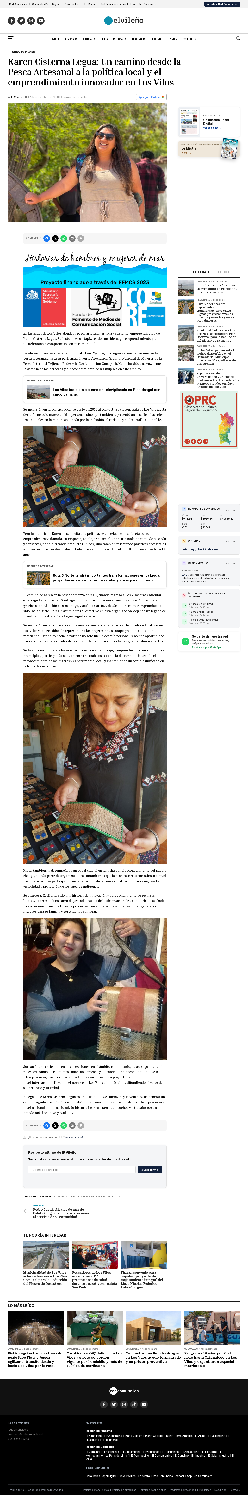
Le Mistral (89, 4)
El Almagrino (94, 1436)
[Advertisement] (209, 184)
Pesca (104, 39)
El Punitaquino (140, 1455)
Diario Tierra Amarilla (179, 1436)
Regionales (119, 39)
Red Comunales (18, 4)
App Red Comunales (144, 4)
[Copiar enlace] (81, 238)
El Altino (200, 1436)
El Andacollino (190, 1452)
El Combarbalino (162, 1455)
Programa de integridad (183, 1489)
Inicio (55, 39)
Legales (191, 39)
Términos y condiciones (153, 1489)
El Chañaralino (113, 1436)
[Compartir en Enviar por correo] (72, 238)
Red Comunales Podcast (114, 4)
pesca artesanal (94, 1196)
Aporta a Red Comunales (222, 4)
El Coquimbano (131, 1452)
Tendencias (138, 39)
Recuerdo (156, 39)
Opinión (172, 39)
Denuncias (220, 1489)
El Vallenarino (216, 1436)
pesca (75, 1196)
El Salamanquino (218, 1455)
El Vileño (16, 97)
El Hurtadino (210, 1452)
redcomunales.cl (18, 1429)
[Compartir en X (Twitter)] (55, 238)
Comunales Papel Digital (45, 4)
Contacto (235, 1489)
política (114, 1196)
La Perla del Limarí (117, 1455)
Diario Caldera (133, 1436)
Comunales (71, 39)
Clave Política (72, 4)
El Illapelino (198, 1455)
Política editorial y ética (96, 1489)
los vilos (61, 1196)
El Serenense (111, 1452)
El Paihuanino (170, 1452)
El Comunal (93, 1452)
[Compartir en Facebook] (46, 238)
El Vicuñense (151, 1452)
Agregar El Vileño (149, 97)
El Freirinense (110, 1440)
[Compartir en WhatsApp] (63, 238)
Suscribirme (149, 1169)
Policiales (89, 39)
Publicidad (205, 1489)
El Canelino (182, 1455)
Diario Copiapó (154, 1436)
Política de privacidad (124, 1489)
